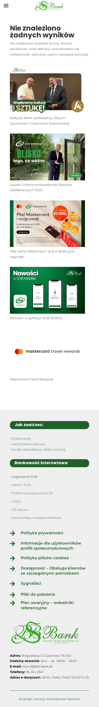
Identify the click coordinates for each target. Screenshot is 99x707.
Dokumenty (21, 438)
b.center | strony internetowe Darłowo (49, 699)
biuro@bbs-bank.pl (37, 666)
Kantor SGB (21, 485)
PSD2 (16, 501)
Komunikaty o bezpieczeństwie (36, 518)
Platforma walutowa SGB (32, 493)
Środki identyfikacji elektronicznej (39, 449)
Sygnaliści (31, 583)
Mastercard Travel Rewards (31, 379)
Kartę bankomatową (28, 444)
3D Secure (20, 510)
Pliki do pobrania (38, 594)
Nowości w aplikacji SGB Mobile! (36, 318)
